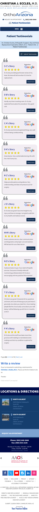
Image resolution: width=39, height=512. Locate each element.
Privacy (23, 479)
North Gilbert (19, 399)
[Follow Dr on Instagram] (34, 473)
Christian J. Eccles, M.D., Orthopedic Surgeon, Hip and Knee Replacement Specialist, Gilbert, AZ (20, 488)
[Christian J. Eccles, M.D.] (19, 5)
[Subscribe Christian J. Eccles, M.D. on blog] (22, 473)
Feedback (8, 481)
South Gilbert (19, 414)
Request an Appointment (13, 19)
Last (21, 357)
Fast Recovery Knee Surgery (19, 495)
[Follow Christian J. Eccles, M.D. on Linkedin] (28, 473)
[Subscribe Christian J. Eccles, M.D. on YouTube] (16, 473)
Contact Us (30, 481)
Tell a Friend (18, 481)
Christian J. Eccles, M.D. (9, 370)
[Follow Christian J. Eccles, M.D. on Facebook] (5, 473)
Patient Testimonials (21, 23)
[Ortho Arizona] (17, 13)
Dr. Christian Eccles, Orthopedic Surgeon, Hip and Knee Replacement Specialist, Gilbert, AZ (20, 44)
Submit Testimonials (30, 54)
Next (17, 357)
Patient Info (32, 45)
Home (6, 479)
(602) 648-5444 (30, 19)
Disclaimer (14, 479)
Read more (30, 82)
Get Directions (17, 409)
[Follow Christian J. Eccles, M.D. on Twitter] (10, 473)
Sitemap (31, 479)
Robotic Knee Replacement (11, 493)
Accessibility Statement (19, 483)
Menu (17, 29)
